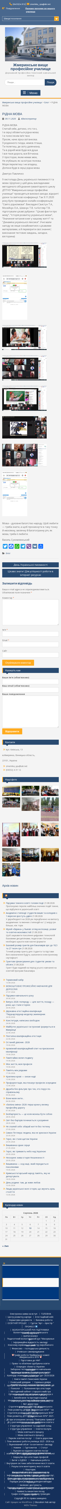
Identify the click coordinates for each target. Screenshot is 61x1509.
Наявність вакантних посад (30, 1491)
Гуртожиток (31, 1448)
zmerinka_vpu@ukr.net (40, 4)
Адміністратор (28, 118)
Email (5, 640)
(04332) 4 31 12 (19, 4)
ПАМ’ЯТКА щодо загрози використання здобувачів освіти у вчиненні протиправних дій (30, 1385)
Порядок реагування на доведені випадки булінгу (31, 1482)
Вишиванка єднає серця (18, 1145)
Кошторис (30, 1470)
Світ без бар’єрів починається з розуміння (27, 1120)
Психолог (15, 1388)
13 (30, 1228)
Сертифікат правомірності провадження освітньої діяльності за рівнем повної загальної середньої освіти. (31, 1453)
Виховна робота (44, 1320)
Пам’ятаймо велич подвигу (19, 1057)
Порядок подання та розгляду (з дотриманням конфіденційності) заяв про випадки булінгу (30, 1488)
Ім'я (5, 629)
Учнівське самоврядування (30, 1352)
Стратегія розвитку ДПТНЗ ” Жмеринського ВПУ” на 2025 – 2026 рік (30, 1407)
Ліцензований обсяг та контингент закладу (30, 1445)
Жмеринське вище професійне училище (31, 66)
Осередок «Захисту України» (30, 1367)
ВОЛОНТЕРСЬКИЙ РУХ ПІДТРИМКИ (30, 1330)
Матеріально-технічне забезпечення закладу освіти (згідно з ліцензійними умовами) (30, 1401)
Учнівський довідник (20, 1382)
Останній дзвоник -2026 (18, 1042)
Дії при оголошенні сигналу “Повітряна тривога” (30, 1420)
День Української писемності (31, 564)
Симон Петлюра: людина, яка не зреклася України (31, 1132)
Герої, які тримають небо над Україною (26, 1151)
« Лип (5, 1246)
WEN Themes (30, 1505)
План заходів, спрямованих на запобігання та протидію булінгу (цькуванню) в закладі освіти (30, 1479)
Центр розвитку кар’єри (19, 1317)
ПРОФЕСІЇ (29, 1326)
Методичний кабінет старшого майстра (31, 1392)
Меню (33, 93)
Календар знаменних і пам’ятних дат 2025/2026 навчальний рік (30, 1376)
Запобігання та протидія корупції (30, 1398)
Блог (46, 102)
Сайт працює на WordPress (18, 1502)
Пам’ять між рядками (16, 1070)
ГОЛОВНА (46, 1314)
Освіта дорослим (44, 1438)
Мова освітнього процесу (31, 1432)
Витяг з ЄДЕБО (19, 1460)
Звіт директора (30, 1404)
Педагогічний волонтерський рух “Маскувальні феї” (30, 1339)
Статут (44, 1448)
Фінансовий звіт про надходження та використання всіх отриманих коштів (30, 1472)
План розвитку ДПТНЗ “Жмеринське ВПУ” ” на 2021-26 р (31, 1410)
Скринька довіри (42, 1382)
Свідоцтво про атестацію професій (30, 1457)
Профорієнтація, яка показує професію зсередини (31, 1082)
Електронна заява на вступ (23, 1314)
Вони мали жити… (15, 1098)
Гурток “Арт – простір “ (42, 1323)
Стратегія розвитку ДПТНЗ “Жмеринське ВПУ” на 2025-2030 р (30, 1413)
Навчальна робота (40, 1460)
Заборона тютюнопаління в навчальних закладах (31, 1369)
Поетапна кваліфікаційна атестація (23, 1036)
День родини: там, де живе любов (23, 1182)
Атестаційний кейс (44, 1317)
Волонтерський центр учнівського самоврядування (30, 1333)
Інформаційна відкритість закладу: (30, 1342)
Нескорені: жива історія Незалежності (25, 1157)
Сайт (4, 650)
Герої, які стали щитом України (21, 1139)
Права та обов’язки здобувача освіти (31, 1364)
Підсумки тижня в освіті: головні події (25, 903)
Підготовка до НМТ (30, 1360)
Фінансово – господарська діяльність (30, 1349)
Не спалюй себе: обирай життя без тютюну (28, 1126)
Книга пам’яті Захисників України (30, 1379)
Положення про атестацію (37, 1388)
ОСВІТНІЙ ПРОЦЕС (17, 1323)
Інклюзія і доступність (31, 1485)
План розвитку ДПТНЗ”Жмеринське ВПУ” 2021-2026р (30, 1416)
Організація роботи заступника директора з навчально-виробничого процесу (30, 1394)
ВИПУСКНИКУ (30, 1336)
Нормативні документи (20, 1320)
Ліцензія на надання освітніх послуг (30, 1451)
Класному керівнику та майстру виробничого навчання (30, 1345)
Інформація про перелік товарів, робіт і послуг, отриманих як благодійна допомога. (30, 1475)
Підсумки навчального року (20, 995)
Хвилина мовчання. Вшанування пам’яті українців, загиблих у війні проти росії (30, 1373)
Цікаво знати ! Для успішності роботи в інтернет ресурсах (30, 573)
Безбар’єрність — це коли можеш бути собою (29, 1114)
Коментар (8, 597)
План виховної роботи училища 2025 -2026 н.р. (30, 1441)
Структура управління (21, 1429)
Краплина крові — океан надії (21, 1076)
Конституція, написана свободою (23, 1020)
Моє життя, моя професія (19, 1064)
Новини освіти (15, 895)
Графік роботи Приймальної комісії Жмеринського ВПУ (31, 1356)
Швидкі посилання (12, 18)
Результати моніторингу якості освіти (30, 1466)
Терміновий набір (15, 979)
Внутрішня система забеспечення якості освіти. (31, 1463)
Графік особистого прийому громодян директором (30, 1494)
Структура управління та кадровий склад (30, 1426)
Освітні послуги (43, 1429)
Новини (17, 1448)
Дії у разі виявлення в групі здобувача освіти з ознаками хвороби (30, 1422)
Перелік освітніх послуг (20, 1438)
